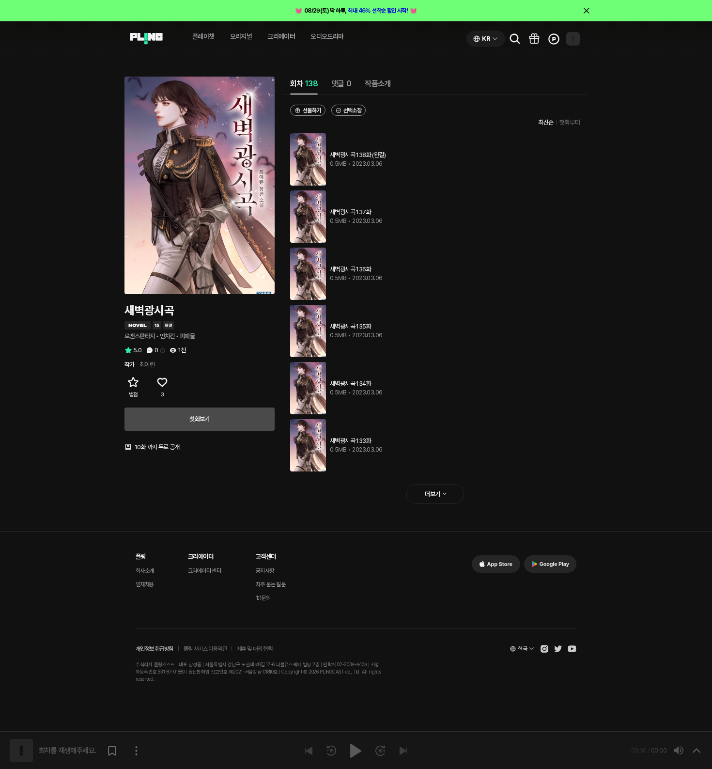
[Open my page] (573, 38)
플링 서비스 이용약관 (205, 648)
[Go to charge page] (553, 38)
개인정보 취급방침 (154, 648)
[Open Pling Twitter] (558, 648)
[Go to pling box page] (534, 38)
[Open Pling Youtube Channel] (572, 648)
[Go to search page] (515, 38)
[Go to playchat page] (146, 39)
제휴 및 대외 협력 (254, 648)
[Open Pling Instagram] (544, 648)
